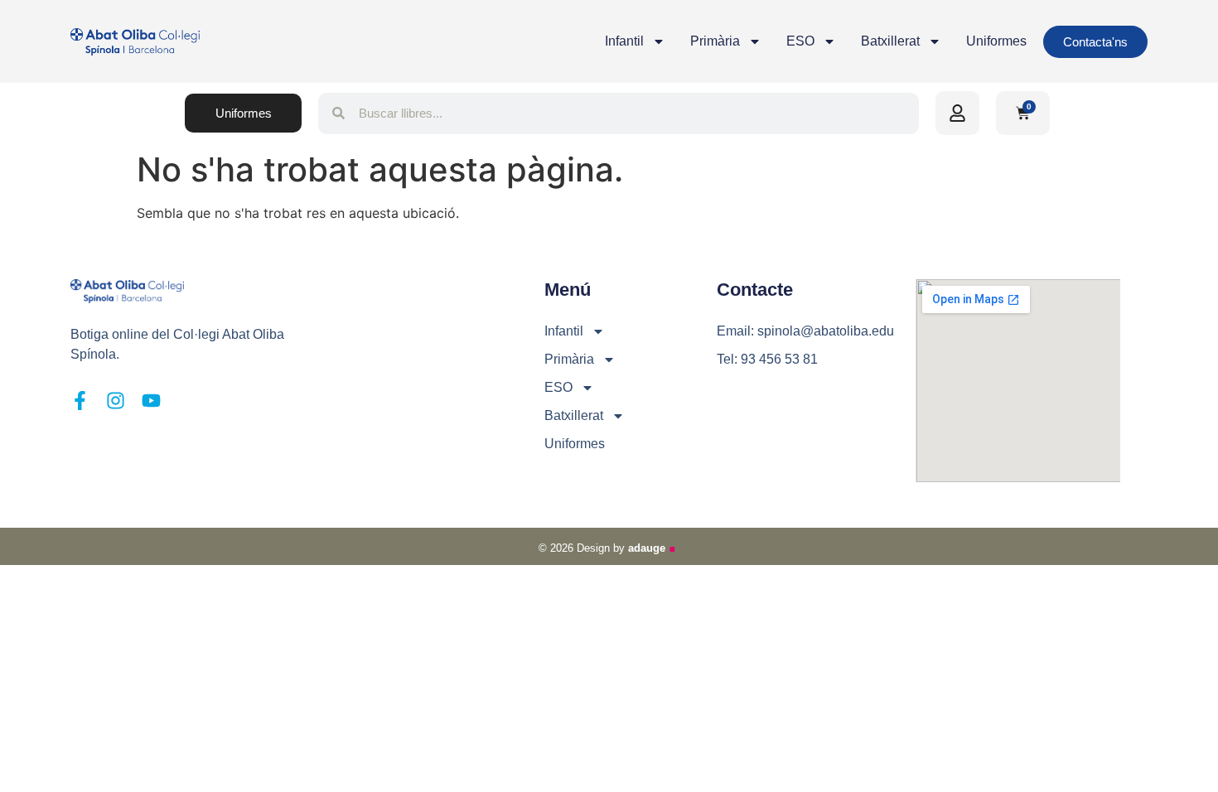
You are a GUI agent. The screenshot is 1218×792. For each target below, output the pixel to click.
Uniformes (996, 41)
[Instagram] (115, 400)
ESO (800, 41)
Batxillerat (890, 41)
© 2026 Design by (609, 548)
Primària (715, 41)
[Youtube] (151, 400)
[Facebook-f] (79, 400)
